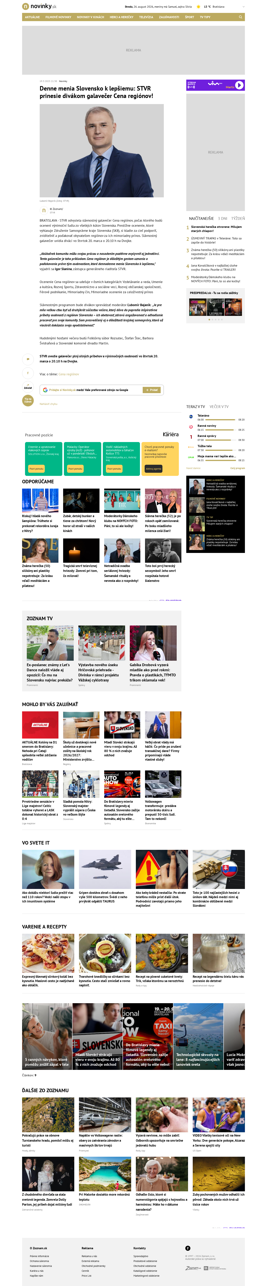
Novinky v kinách (90, 17)
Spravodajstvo (141, 1256)
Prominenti (32, 685)
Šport (189, 17)
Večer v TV (219, 406)
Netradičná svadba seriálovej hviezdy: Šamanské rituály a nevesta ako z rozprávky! (221, 486)
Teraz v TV (195, 406)
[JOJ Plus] (191, 457)
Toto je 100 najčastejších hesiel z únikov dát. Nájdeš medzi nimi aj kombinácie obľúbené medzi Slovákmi (216, 899)
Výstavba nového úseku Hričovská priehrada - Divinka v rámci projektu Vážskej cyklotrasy (98, 672)
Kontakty (140, 1248)
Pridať (154, 390)
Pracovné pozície (39, 435)
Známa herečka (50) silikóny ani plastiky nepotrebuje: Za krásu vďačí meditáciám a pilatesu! (217, 254)
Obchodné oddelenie (145, 1266)
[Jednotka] (191, 437)
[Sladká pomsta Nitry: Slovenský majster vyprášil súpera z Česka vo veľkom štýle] (81, 784)
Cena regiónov (69, 374)
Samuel (172, 6)
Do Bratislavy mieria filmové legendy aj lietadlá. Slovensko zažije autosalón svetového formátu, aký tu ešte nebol (122, 810)
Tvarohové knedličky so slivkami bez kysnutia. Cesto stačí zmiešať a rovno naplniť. (104, 980)
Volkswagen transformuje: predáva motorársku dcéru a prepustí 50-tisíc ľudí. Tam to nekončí (160, 810)
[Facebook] (187, 1248)
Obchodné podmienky (93, 1266)
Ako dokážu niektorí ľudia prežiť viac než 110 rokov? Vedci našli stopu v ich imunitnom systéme (47, 897)
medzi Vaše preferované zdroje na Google (88, 390)
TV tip (209, 517)
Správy (81, 685)
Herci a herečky (121, 17)
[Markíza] (191, 416)
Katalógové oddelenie (145, 1271)
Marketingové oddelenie (146, 1275)
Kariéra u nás (36, 1271)
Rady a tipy (141, 985)
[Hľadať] (240, 17)
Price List (86, 1275)
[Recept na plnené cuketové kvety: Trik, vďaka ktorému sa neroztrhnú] (162, 953)
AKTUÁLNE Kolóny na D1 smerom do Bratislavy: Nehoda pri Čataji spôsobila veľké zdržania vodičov (39, 751)
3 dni (222, 218)
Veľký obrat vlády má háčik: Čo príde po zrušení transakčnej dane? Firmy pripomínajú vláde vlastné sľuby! (163, 751)
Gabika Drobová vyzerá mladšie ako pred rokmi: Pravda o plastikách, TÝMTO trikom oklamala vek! (153, 672)
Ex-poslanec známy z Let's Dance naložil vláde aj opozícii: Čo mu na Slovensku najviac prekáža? (50, 672)
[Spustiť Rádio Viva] (215, 83)
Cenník (85, 1271)
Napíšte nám (36, 1275)
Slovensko (68, 819)
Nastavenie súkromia (41, 1266)
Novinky (63, 81)
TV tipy (205, 17)
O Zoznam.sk (38, 1248)
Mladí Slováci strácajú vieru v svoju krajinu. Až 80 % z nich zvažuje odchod (120, 748)
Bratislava (27, 764)
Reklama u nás (89, 1256)
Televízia (146, 17)
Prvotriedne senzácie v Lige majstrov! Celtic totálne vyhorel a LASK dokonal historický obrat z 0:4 (40, 810)
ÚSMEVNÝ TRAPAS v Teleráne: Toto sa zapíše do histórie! (216, 240)
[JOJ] (191, 427)
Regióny (67, 764)
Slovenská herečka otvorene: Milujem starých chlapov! (216, 229)
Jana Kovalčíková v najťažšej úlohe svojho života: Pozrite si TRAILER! (214, 267)
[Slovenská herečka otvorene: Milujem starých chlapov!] (197, 523)
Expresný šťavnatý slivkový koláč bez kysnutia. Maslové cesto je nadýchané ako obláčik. (48, 980)
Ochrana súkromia (39, 1261)
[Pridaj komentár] (28, 359)
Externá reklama (90, 1261)
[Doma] (191, 447)
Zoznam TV (40, 618)
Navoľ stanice (193, 468)
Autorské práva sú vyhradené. (200, 1259)
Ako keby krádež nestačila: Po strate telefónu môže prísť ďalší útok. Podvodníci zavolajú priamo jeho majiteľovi (161, 899)
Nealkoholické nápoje (203, 985)
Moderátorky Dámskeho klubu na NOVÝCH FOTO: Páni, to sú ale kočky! (215, 279)
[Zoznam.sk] (194, 1269)
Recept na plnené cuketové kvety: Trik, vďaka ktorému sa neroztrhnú (160, 978)
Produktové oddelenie (145, 1261)
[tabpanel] (215, 254)
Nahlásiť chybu (48, 404)
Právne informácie (39, 1256)
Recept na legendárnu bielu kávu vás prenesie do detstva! (218, 978)
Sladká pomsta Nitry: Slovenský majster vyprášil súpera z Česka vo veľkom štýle (79, 808)
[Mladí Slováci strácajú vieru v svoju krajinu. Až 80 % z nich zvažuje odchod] (122, 725)
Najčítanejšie (201, 218)
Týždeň (238, 218)
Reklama (87, 1248)
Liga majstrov (28, 823)
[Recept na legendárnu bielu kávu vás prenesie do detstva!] (219, 953)
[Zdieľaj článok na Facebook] (28, 373)
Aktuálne (32, 17)
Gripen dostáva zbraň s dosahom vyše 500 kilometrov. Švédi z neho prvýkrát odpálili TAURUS (103, 897)
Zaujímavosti (169, 17)
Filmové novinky (58, 17)
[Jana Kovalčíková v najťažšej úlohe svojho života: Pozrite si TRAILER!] (197, 505)
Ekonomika (150, 823)
